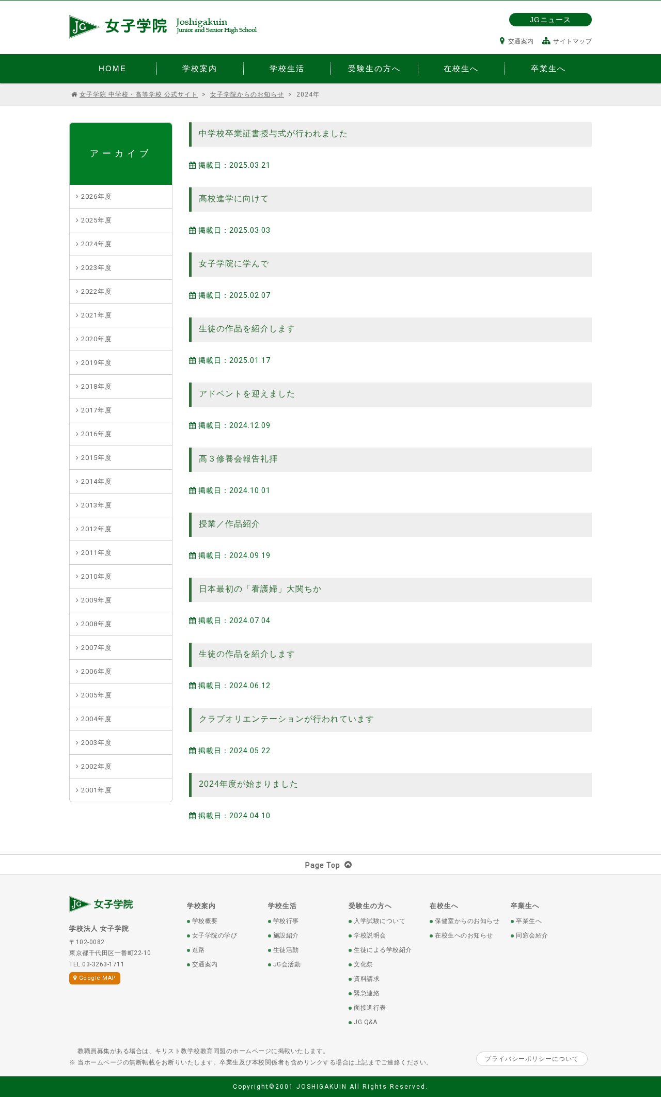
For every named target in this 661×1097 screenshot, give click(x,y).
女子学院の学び (215, 935)
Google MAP (97, 978)
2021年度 (96, 315)
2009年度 (96, 600)
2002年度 (96, 766)
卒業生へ (525, 906)
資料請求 (367, 978)
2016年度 (96, 434)
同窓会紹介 (532, 935)
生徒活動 (286, 949)
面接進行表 (370, 1007)
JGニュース (550, 19)
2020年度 (96, 339)
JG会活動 (287, 964)
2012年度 (96, 529)
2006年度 (96, 671)
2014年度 (96, 481)
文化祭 (363, 964)
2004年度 (96, 719)
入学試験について (379, 921)
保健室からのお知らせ (467, 921)
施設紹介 (286, 935)
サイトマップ (572, 41)
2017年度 (96, 410)
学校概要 (205, 921)
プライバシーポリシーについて (532, 1058)
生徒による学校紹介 (383, 949)
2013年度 (96, 505)
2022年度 (96, 291)
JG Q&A (365, 1022)
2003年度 (96, 742)
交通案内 (521, 41)
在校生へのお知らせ (464, 935)
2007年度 (96, 647)
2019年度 (96, 363)
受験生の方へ (370, 906)
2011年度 (96, 553)
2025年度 (96, 220)
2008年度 (96, 624)
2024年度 (96, 244)
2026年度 (96, 196)
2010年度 (96, 576)
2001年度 (96, 790)
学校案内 (201, 906)
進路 (198, 949)
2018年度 (96, 386)
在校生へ (444, 906)
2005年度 (96, 695)
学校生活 (282, 906)
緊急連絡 (367, 993)
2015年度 (96, 458)
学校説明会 (370, 935)
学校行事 (286, 921)
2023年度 (96, 268)
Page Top (322, 865)
